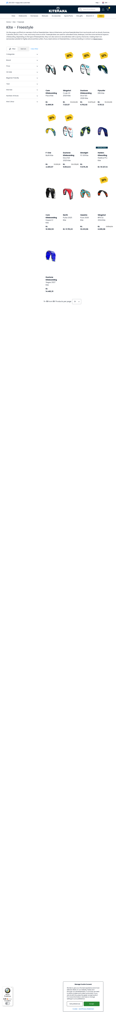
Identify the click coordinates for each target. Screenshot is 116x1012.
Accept (91, 1004)
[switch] (7, 1003)
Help (97, 2)
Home (8, 22)
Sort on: (23, 49)
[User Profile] (103, 9)
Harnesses (34, 16)
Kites (13, 16)
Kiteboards (23, 16)
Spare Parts (68, 16)
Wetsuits (45, 16)
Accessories (56, 16)
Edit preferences (75, 1004)
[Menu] (11, 988)
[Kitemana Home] (58, 9)
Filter (14, 49)
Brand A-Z (90, 16)
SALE (101, 16)
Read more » (98, 39)
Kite (14, 22)
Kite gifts (79, 16)
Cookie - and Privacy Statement (83, 1009)
